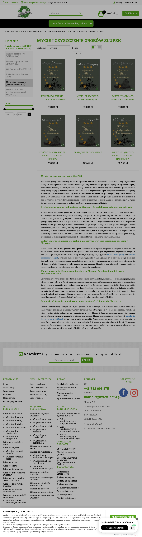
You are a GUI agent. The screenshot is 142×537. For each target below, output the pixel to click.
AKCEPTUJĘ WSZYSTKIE (123, 517)
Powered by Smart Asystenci (125, 535)
